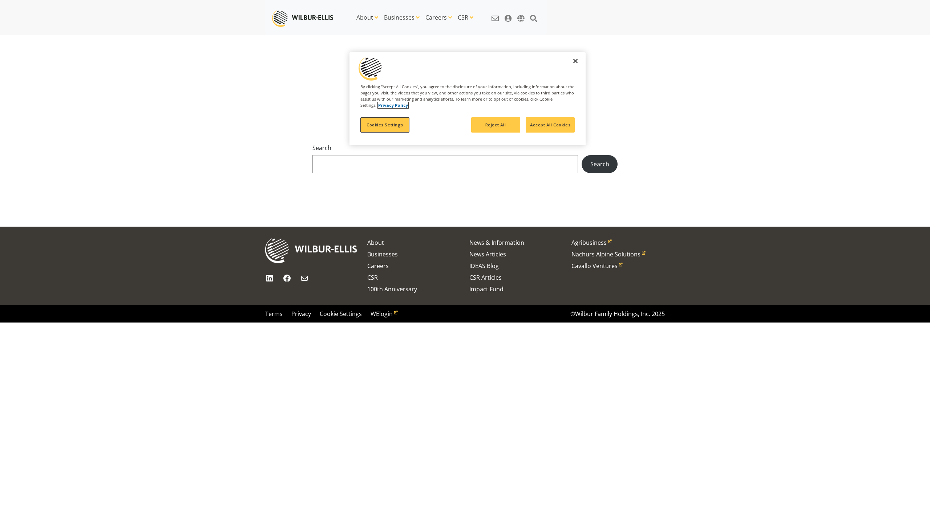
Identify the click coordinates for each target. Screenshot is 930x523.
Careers (436, 17)
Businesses (399, 17)
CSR (463, 17)
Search (321, 148)
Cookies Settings (385, 124)
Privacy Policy (393, 105)
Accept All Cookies (550, 124)
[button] (495, 14)
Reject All (495, 124)
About (364, 17)
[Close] (575, 61)
